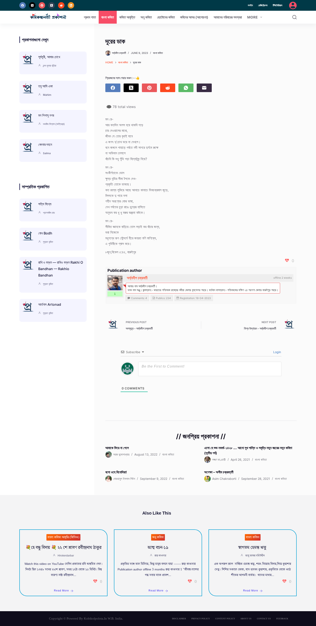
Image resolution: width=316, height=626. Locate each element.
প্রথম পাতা (90, 17)
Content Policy (225, 618)
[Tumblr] (51, 5)
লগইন (250, 5)
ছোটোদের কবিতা (166, 17)
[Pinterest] (42, 5)
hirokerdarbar (66, 556)
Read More (61, 591)
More (252, 17)
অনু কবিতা (146, 17)
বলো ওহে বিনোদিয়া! (116, 472)
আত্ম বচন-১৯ (158, 547)
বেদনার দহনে (45, 144)
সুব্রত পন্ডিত (48, 241)
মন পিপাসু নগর (46, 115)
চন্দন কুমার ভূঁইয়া (49, 65)
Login (276, 352)
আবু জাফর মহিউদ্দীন (255, 556)
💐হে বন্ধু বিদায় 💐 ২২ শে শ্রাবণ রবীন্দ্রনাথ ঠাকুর (63, 547)
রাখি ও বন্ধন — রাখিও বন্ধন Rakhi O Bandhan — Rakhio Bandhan (60, 268)
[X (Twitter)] (32, 5)
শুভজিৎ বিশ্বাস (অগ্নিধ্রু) (54, 124)
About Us (246, 618)
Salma (47, 153)
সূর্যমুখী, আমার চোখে (49, 57)
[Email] (204, 88)
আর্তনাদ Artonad (49, 304)
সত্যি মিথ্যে (44, 204)
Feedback (282, 618)
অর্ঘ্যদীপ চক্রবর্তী (137, 278)
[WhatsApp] (185, 88)
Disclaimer (179, 618)
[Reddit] (61, 5)
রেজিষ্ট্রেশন (262, 5)
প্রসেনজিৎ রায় (49, 212)
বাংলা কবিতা (107, 17)
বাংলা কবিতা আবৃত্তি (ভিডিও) (63, 537)
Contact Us (264, 618)
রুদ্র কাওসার (160, 556)
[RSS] (71, 5)
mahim (47, 94)
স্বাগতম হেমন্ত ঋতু (252, 547)
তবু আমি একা (45, 86)
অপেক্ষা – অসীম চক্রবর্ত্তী (218, 472)
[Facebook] (22, 5)
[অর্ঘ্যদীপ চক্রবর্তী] (115, 282)
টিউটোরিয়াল (277, 5)
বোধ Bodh (45, 233)
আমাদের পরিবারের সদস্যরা (228, 17)
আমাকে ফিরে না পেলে (117, 448)
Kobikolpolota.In (95, 618)
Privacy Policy (200, 618)
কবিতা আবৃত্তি (127, 17)
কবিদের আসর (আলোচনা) (194, 17)
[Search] (294, 17)
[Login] (293, 5)
